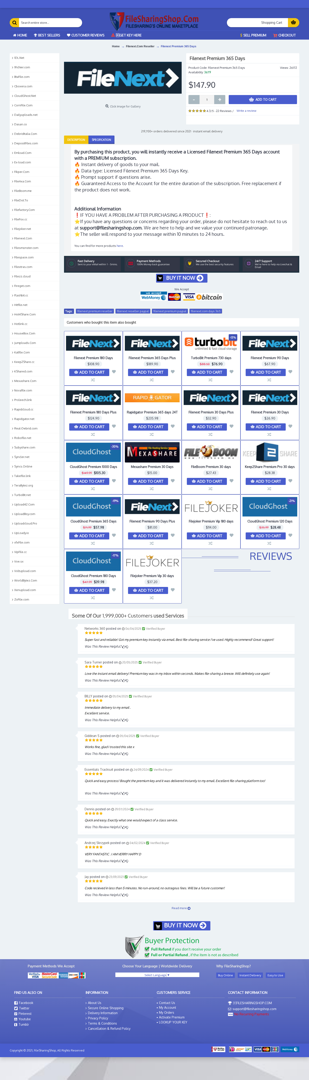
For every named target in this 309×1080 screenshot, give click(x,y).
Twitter (24, 1008)
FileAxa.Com (22, 181)
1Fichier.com (22, 67)
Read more (180, 908)
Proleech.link (23, 400)
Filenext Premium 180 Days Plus (93, 412)
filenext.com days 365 (206, 311)
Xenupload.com (25, 590)
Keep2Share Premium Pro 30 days (270, 467)
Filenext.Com (23, 238)
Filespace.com (23, 257)
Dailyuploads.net (26, 115)
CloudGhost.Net (25, 96)
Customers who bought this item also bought (101, 322)
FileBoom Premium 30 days (211, 467)
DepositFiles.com (26, 143)
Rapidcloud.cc (23, 409)
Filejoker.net (22, 229)
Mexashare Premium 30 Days (152, 467)
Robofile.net (22, 438)
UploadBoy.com (24, 514)
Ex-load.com (22, 162)
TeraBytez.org (23, 485)
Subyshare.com (24, 447)
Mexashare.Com (25, 381)
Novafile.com (23, 390)
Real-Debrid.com (25, 428)
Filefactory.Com (24, 210)
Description (76, 139)
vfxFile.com (21, 542)
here (120, 246)
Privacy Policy (98, 1018)
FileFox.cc (20, 219)
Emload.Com (22, 153)
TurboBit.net (22, 495)
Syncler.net (21, 457)
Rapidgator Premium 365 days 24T (152, 412)
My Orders (166, 1012)
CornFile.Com (23, 105)
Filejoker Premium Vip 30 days (152, 576)
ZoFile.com (21, 599)
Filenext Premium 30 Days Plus (211, 412)
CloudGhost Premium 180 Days (93, 576)
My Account (167, 1007)
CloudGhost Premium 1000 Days (93, 467)
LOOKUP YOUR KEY (173, 1022)
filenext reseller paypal (133, 311)
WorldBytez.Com (25, 580)
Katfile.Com (22, 352)
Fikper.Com (21, 172)
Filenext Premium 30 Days (270, 412)
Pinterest (25, 1014)
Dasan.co (20, 124)
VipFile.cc (20, 552)
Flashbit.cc (21, 295)
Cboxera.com (23, 86)
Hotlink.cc (20, 324)
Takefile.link (22, 476)
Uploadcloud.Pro (25, 523)
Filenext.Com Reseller (140, 46)
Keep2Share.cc (24, 362)
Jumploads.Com (25, 343)
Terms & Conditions (102, 1023)
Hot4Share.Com (25, 314)
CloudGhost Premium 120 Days (269, 521)
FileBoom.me (23, 191)
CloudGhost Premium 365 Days (93, 521)
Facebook (26, 1003)
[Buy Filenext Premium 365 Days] (123, 77)
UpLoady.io (21, 533)
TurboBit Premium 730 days (211, 358)
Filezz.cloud (22, 276)
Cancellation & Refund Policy (109, 1028)
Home (116, 46)
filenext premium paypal (169, 311)
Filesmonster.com (26, 248)
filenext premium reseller (94, 311)
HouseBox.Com (24, 333)
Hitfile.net (20, 305)
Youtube (25, 1019)
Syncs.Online (23, 466)
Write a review (246, 110)
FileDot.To (21, 200)
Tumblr (24, 1024)
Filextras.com (23, 267)
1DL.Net (19, 58)
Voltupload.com (25, 571)
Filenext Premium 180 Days (93, 358)
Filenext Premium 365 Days (178, 46)
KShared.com (23, 371)
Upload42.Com (24, 504)
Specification (101, 139)
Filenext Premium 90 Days (270, 358)
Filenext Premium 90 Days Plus (152, 521)
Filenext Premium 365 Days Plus (152, 358)
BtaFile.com (21, 77)
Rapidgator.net (24, 419)
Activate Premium (172, 1017)
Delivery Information (103, 1013)
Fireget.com (22, 286)
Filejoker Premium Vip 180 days (211, 521)
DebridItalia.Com (25, 134)
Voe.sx (19, 561)
